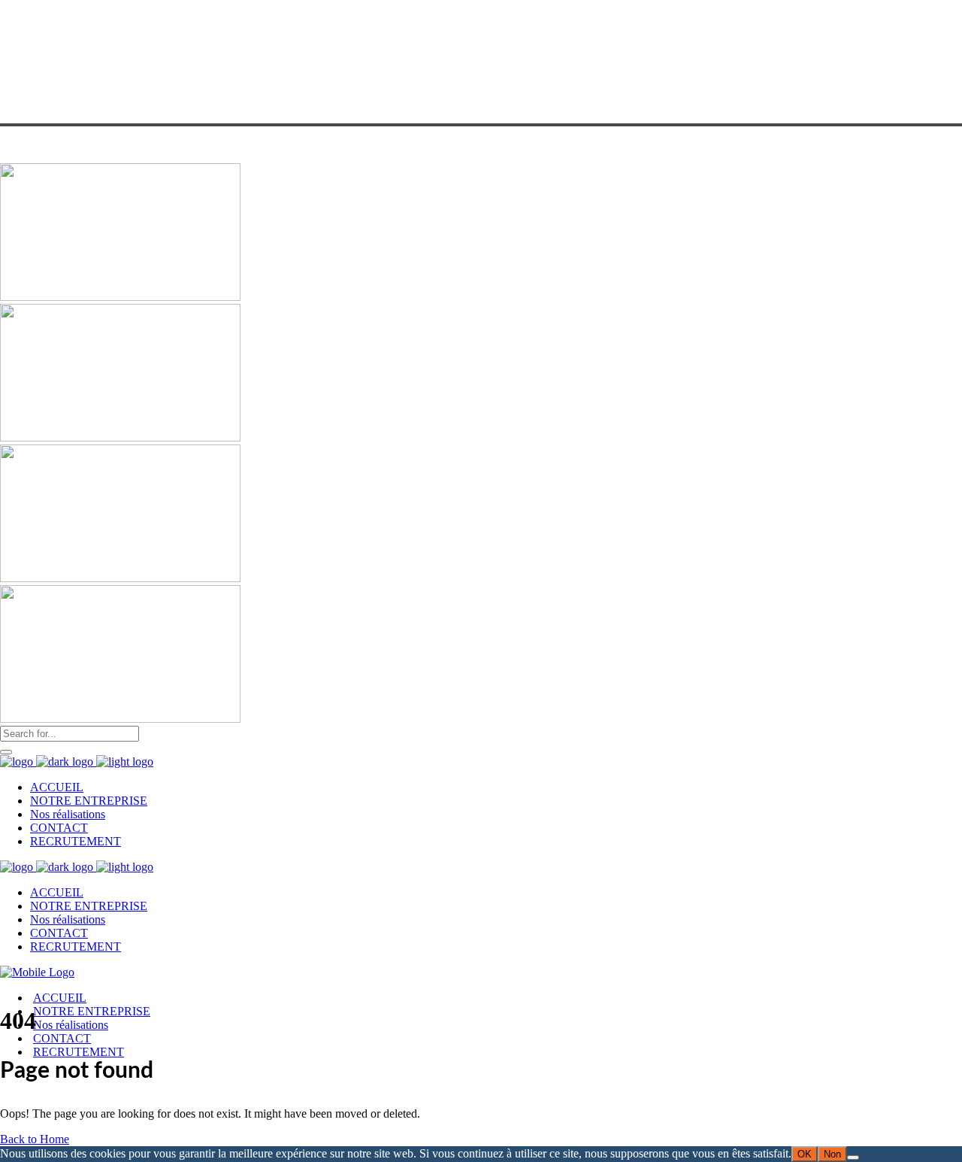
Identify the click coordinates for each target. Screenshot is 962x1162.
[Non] (853, 1157)
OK (804, 1154)
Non (832, 1154)
